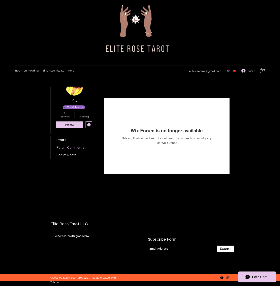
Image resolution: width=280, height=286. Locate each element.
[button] (262, 70)
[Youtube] (234, 71)
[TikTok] (229, 71)
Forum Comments (70, 147)
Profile (61, 140)
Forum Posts (66, 155)
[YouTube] (222, 278)
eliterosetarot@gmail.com (205, 71)
